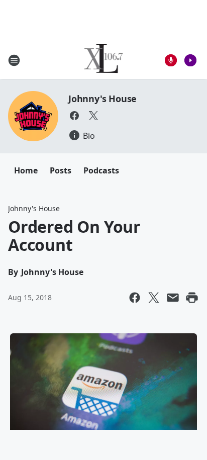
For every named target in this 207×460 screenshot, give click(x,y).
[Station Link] (104, 60)
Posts (60, 170)
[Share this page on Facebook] (135, 298)
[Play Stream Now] (190, 60)
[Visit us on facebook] (74, 116)
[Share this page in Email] (173, 298)
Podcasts (101, 170)
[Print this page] (192, 298)
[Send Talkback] (171, 60)
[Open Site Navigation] (14, 60)
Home (26, 170)
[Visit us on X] (93, 116)
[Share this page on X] (154, 298)
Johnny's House (102, 99)
